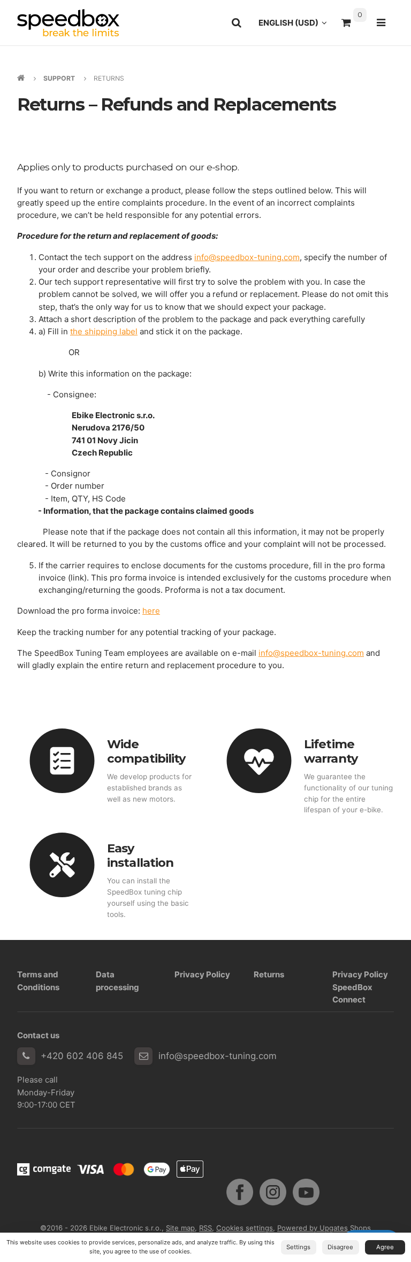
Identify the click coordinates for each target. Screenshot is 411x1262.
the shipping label (104, 331)
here (151, 611)
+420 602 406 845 (82, 1056)
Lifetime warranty (330, 751)
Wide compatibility (146, 751)
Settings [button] (298, 1247)
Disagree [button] (340, 1247)
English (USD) (295, 26)
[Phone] (26, 1056)
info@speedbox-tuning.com (217, 1056)
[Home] (68, 22)
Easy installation (140, 855)
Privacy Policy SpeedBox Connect (360, 987)
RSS (205, 1228)
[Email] (143, 1056)
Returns (269, 974)
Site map (180, 1228)
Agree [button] (385, 1247)
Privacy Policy (202, 974)
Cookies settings (244, 1228)
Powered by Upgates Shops (324, 1228)
